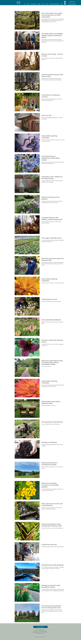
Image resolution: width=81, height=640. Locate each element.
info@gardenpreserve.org (37, 632)
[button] (24, 4)
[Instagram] (65, 2)
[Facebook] (65, 3)
